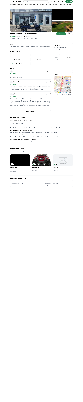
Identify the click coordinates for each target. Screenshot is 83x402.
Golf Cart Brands (20, 4)
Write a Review (62, 33)
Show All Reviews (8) (30, 111)
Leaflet (60, 92)
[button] (63, 83)
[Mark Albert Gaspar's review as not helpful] (50, 71)
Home (11, 7)
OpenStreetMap (64, 92)
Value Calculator (55, 4)
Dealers (30, 4)
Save (70, 33)
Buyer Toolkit (68, 4)
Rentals (15, 7)
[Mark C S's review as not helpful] (50, 94)
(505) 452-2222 (59, 49)
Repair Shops (35, 4)
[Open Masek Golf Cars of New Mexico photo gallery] (31, 20)
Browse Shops (69, 1)
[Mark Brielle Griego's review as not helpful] (50, 82)
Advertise (61, 1)
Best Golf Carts (13, 4)
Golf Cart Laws (48, 4)
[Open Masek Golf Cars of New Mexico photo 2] (62, 14)
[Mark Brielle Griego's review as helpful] (47, 82)
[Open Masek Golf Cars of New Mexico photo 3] (62, 26)
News (61, 4)
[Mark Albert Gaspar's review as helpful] (47, 71)
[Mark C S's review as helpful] (47, 94)
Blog (64, 4)
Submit (54, 1)
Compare (26, 4)
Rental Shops (42, 4)
